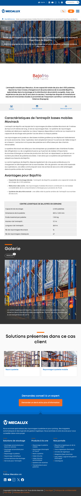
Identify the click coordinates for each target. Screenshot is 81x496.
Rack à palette (12, 369)
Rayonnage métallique (12, 456)
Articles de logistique (62, 452)
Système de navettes (40, 462)
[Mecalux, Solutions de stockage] (11, 13)
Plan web (7, 492)
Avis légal (49, 490)
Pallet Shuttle (37, 456)
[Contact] (71, 11)
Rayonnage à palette (12, 453)
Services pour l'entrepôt (13, 461)
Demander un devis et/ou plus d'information (41, 402)
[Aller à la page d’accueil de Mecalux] (3, 19)
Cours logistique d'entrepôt (64, 449)
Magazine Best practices (64, 454)
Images (10, 255)
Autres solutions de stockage (14, 458)
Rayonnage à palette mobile (55, 369)
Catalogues (59, 461)
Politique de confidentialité (65, 490)
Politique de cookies (21, 492)
